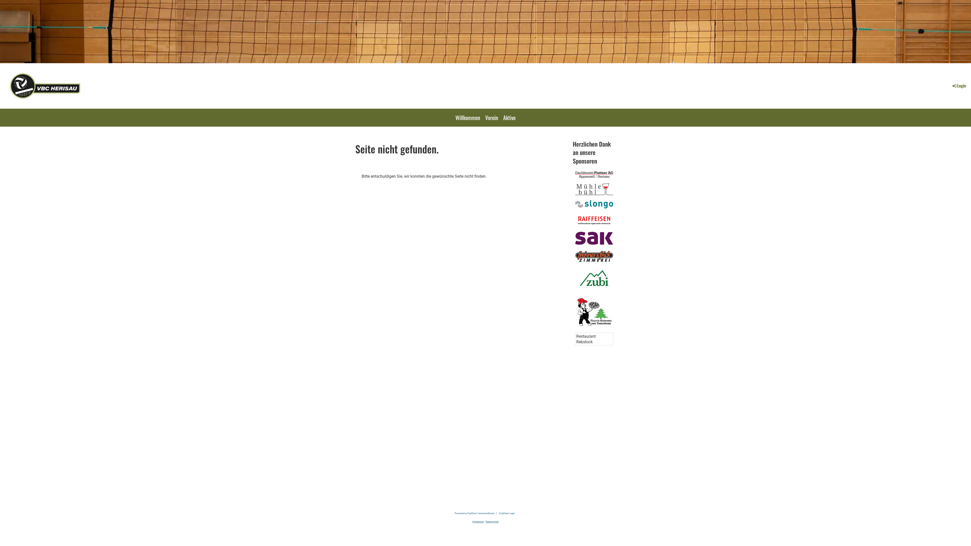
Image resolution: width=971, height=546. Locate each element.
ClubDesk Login (507, 513)
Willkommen (467, 117)
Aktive (509, 117)
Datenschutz (492, 521)
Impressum (478, 521)
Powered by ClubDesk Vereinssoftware (474, 513)
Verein (491, 117)
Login (961, 86)
